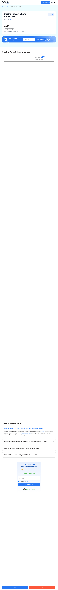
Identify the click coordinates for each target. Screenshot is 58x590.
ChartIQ (37, 57)
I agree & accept (50, 39)
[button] (49, 14)
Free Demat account (25, 433)
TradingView (39, 59)
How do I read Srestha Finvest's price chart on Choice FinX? (23, 428)
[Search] (52, 2)
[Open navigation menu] (54, 2)
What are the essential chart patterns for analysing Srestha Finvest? (26, 441)
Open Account (40, 39)
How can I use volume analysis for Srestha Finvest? (20, 455)
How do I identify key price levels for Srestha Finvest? (21, 448)
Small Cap (19, 19)
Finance (12, 19)
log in (42, 431)
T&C (52, 40)
